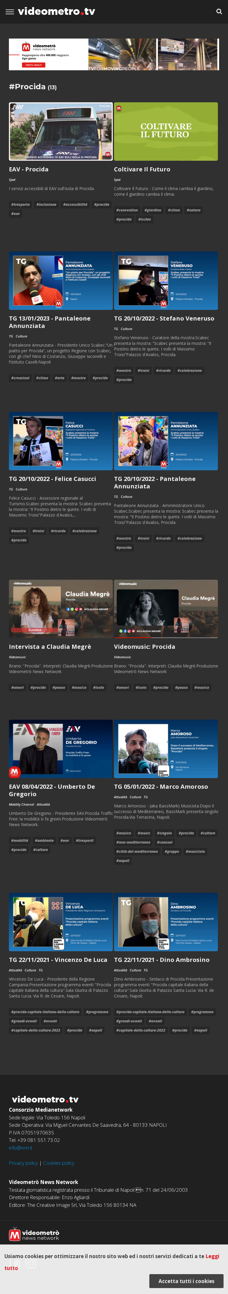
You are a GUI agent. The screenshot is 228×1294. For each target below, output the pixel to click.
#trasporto (20, 204)
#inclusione (46, 204)
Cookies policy (59, 1162)
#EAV (15, 213)
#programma (97, 1011)
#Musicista (195, 851)
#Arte (59, 377)
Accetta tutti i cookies (186, 1281)
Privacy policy (23, 1162)
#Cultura (40, 849)
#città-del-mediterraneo (137, 851)
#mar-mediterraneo (133, 842)
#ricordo (163, 370)
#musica (79, 687)
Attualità (43, 804)
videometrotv (56, 11)
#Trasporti (85, 840)
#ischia (144, 219)
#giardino (153, 210)
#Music (144, 833)
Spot (12, 179)
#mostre (78, 377)
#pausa (59, 687)
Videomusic (17, 657)
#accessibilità (75, 204)
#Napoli (122, 860)
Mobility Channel (21, 804)
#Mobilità (19, 840)
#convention (127, 210)
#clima (174, 210)
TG (11, 336)
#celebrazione (190, 370)
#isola (98, 687)
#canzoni (164, 842)
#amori (17, 687)
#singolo (164, 833)
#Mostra (123, 370)
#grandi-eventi (24, 1021)
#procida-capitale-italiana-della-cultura (45, 1011)
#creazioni (20, 377)
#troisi (143, 370)
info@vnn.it (20, 1147)
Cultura (21, 336)
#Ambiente (44, 840)
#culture (208, 833)
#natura (193, 210)
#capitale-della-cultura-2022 (35, 1030)
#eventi (50, 1021)
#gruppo (172, 851)
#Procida (101, 204)
